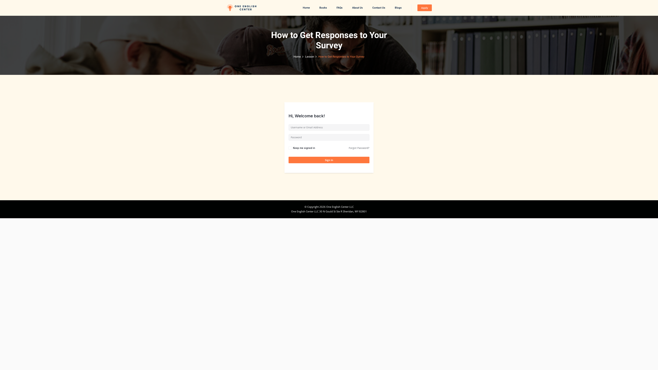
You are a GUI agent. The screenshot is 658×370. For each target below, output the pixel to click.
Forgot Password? (359, 148)
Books (323, 8)
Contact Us (378, 8)
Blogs (398, 8)
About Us (357, 8)
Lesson (309, 57)
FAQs (340, 8)
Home (306, 8)
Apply (424, 7)
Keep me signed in (304, 147)
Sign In (329, 160)
